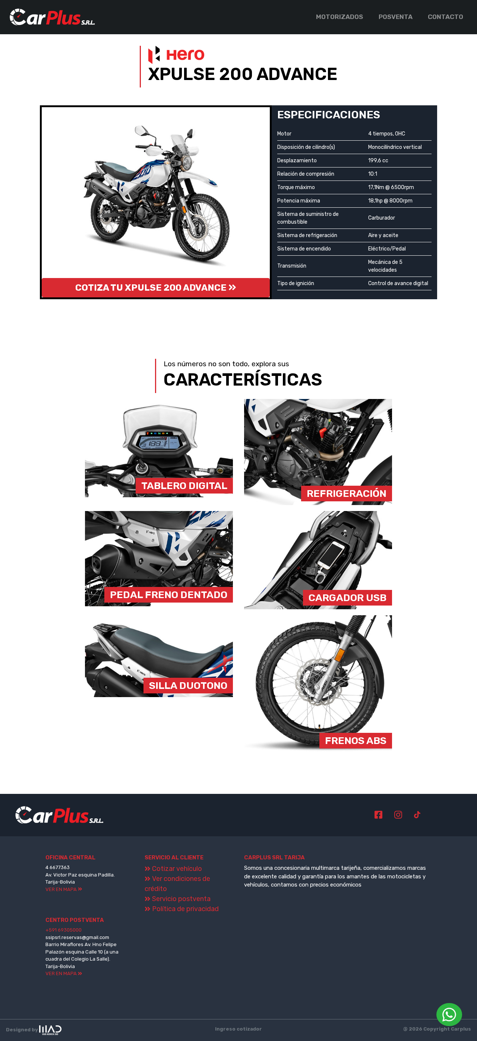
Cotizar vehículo (176, 869)
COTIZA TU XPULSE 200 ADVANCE (151, 287)
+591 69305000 (63, 930)
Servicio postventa (181, 899)
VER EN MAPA (61, 889)
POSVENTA (396, 16)
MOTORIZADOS (339, 16)
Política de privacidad (185, 909)
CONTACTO (445, 16)
